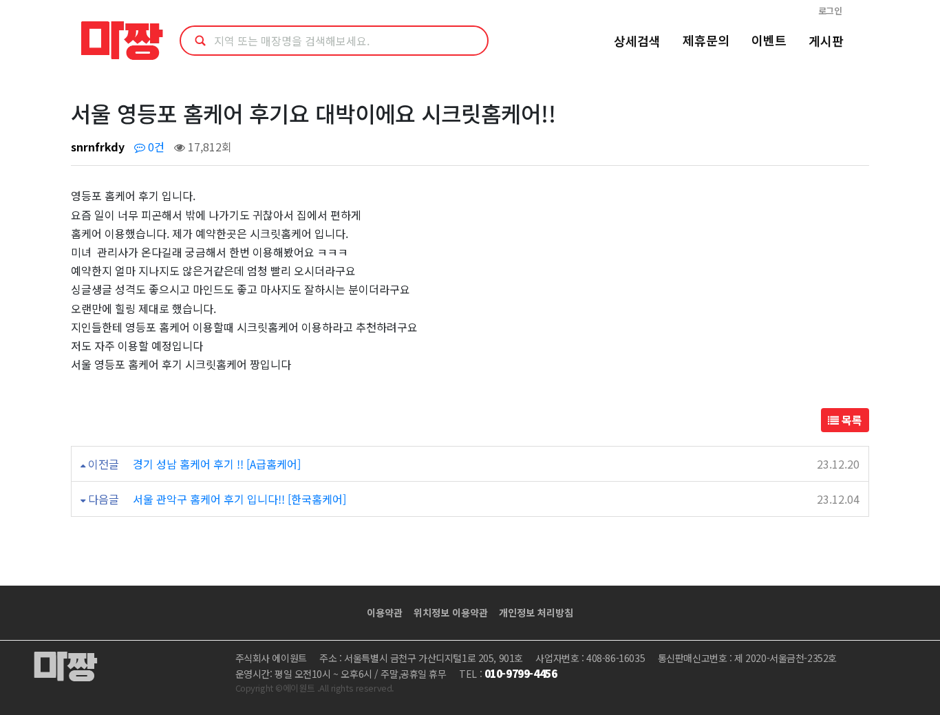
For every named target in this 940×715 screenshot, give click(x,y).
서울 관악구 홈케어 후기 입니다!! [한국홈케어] (239, 499)
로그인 (830, 10)
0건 (154, 146)
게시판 (826, 41)
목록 (850, 420)
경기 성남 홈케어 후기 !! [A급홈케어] (217, 464)
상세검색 (637, 41)
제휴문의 (706, 40)
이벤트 (769, 40)
